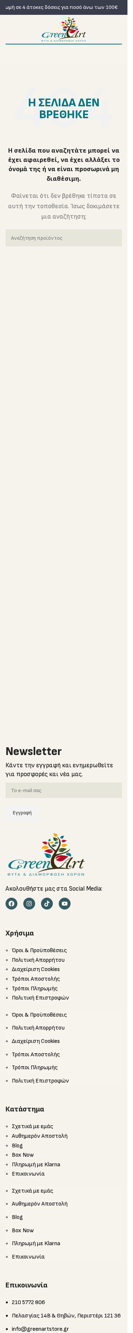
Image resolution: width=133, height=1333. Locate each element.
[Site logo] (63, 29)
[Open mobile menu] (8, 29)
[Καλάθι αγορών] (119, 29)
